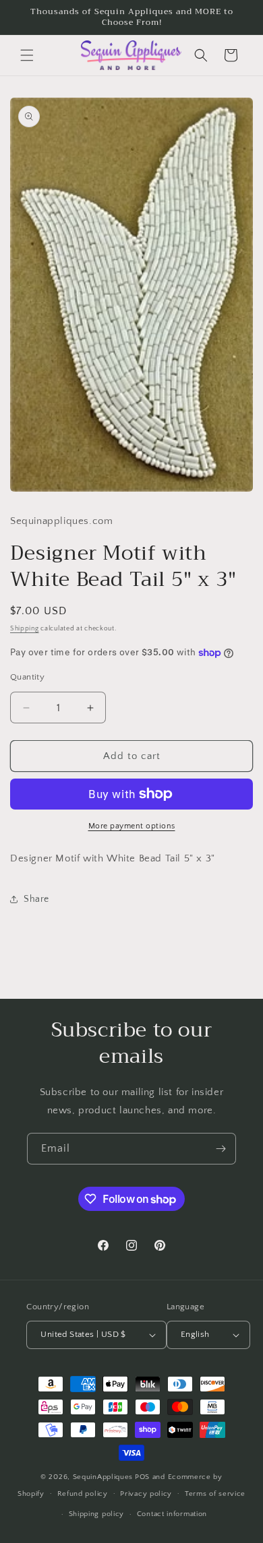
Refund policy (82, 1494)
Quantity (27, 677)
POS (142, 1477)
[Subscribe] (220, 1148)
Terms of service (215, 1494)
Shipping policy (97, 1514)
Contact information (172, 1514)
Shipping (24, 628)
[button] (27, 55)
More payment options (131, 826)
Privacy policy (146, 1494)
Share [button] (36, 899)
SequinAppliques (103, 1477)
